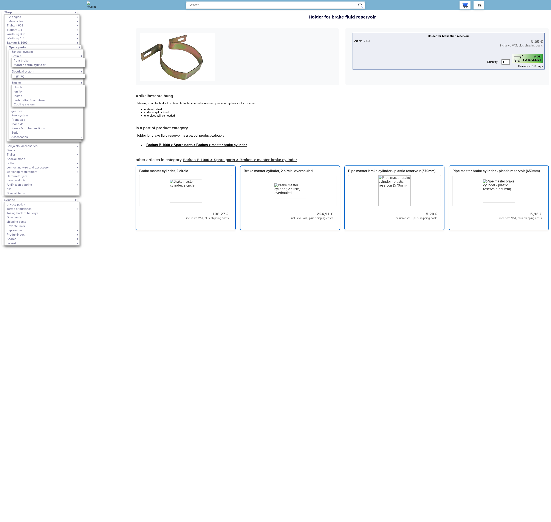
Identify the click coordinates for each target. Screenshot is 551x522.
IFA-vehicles (15, 21)
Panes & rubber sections (28, 128)
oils (9, 189)
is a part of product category (162, 128)
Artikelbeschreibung (154, 96)
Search (11, 239)
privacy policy (16, 204)
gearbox (17, 111)
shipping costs (16, 221)
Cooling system (24, 104)
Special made (16, 159)
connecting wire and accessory (28, 167)
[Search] (360, 5)
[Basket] (465, 5)
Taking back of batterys (22, 213)
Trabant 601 (15, 25)
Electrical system (22, 71)
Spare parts (17, 47)
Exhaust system (22, 51)
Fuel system (19, 115)
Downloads (14, 217)
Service (9, 200)
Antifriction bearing (19, 184)
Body (14, 132)
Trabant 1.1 (14, 29)
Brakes (16, 56)
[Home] (93, 5)
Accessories (19, 137)
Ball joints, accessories (22, 146)
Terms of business (19, 208)
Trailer (11, 154)
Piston (18, 95)
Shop (8, 12)
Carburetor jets (17, 176)
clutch (18, 87)
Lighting (19, 76)
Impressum (14, 230)
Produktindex (16, 234)
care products (16, 180)
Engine (16, 82)
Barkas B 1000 (17, 42)
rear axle (17, 124)
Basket (11, 243)
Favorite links (16, 226)
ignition (18, 91)
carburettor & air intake (29, 100)
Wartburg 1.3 (15, 38)
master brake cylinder (29, 64)
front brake (21, 60)
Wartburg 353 (16, 34)
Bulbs (10, 163)
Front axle (18, 119)
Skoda (11, 150)
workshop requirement (22, 171)
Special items (16, 193)
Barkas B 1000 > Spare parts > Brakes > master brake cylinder (196, 145)
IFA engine (14, 17)
